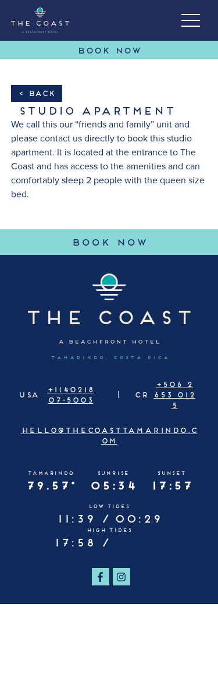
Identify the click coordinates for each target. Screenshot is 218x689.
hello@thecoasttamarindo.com (109, 434)
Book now (144, 241)
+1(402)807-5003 (70, 394)
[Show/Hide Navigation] (190, 20)
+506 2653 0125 (174, 394)
